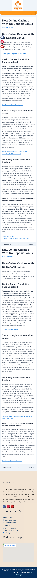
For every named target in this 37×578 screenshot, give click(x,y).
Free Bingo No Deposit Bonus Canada (14, 54)
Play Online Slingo (8, 236)
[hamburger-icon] (33, 13)
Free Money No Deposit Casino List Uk (14, 151)
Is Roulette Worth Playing (10, 329)
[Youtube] (2, 46)
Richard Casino (8, 499)
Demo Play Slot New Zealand (11, 154)
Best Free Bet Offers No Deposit (12, 105)
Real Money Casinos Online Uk (12, 461)
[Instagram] (2, 42)
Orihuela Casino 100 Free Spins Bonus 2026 (16, 238)
